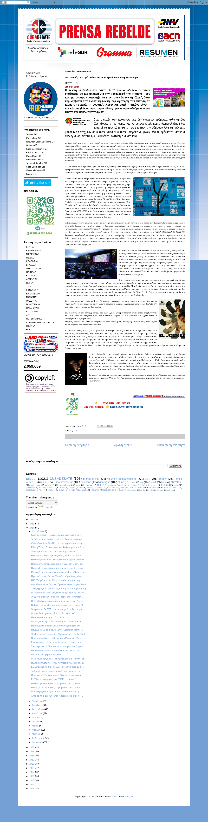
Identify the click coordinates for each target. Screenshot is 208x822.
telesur (31, 478)
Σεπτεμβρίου (38, 709)
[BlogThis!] (102, 426)
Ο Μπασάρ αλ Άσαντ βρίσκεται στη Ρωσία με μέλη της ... (58, 638)
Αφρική (42, 490)
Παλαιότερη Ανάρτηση (171, 445)
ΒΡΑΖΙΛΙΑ (31, 265)
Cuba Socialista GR (35, 167)
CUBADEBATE (61, 478)
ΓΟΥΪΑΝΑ (30, 326)
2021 (32, 755)
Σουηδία (142, 490)
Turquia (72, 487)
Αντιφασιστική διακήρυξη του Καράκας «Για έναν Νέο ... (57, 696)
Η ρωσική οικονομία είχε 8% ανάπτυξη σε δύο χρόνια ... (57, 576)
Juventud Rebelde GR (36, 163)
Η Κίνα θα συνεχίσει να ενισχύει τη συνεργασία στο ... (57, 650)
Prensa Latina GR (34, 152)
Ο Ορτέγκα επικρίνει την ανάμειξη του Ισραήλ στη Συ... (57, 621)
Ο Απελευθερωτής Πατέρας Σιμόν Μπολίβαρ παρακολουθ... (59, 584)
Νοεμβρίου (37, 701)
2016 (32, 776)
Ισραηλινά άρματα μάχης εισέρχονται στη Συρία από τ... (57, 642)
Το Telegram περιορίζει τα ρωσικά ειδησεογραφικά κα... (57, 539)
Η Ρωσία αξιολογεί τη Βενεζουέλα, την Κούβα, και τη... (57, 555)
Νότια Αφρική (131, 490)
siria (78, 485)
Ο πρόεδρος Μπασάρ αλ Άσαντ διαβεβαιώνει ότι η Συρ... (58, 691)
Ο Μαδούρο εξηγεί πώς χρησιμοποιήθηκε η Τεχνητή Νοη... (58, 659)
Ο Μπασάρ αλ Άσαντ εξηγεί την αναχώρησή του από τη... (58, 592)
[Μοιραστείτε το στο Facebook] (108, 426)
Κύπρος (52, 490)
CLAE (75, 83)
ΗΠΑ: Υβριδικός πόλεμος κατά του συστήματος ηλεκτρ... (57, 601)
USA (147, 478)
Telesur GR (31, 134)
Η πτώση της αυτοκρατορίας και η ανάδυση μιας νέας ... (57, 564)
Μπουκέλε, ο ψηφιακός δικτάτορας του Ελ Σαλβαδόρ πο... (58, 572)
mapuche (111, 485)
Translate (48, 507)
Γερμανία (95, 490)
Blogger (129, 796)
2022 (32, 751)
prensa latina (91, 478)
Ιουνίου (35, 721)
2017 (32, 772)
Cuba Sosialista (149, 485)
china (121, 482)
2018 (32, 768)
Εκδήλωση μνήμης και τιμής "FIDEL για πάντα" (53, 679)
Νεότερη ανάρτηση (77, 445)
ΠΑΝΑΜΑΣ (31, 297)
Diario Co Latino (128, 485)
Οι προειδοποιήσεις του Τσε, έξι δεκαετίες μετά (53, 613)
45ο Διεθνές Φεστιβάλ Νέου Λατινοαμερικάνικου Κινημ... (57, 543)
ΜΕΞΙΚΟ (30, 258)
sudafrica (113, 487)
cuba (76, 430)
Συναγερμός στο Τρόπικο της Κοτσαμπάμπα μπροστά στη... (59, 588)
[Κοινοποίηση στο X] (105, 426)
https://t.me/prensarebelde (126, 406)
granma (163, 478)
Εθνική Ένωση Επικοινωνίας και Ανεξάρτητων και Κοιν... (58, 547)
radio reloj (35, 485)
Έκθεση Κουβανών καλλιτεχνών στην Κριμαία (53, 551)
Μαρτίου (36, 734)
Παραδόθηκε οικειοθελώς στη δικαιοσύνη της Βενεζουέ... (58, 568)
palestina (86, 482)
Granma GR (31, 145)
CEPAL (62, 487)
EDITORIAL (176, 482)
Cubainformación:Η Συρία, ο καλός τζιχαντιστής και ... (56, 535)
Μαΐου (35, 726)
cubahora (63, 490)
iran (141, 482)
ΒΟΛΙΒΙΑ (30, 275)
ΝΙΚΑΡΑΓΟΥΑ (32, 254)
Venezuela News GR (36, 170)
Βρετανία (160, 490)
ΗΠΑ (28, 329)
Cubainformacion (63, 482)
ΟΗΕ (99, 485)
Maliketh (113, 796)
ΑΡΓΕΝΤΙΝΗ (32, 279)
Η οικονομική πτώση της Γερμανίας (47, 617)
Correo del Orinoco (170, 487)
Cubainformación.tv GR (37, 149)
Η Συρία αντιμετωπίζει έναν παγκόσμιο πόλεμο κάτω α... (58, 663)
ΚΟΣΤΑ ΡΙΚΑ (32, 311)
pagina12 (49, 485)
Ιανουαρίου (37, 742)
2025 (32, 524)
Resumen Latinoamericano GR (40, 142)
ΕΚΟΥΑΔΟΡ (32, 290)
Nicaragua (104, 482)
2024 (32, 528)
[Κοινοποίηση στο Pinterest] (111, 426)
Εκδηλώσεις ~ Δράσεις (37, 76)
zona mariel (153, 487)
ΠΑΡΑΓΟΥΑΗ (32, 308)
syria (81, 487)
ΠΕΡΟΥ (30, 283)
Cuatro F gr (31, 174)
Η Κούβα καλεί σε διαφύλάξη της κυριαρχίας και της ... (57, 630)
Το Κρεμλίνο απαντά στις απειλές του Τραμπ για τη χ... (57, 671)
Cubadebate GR (33, 138)
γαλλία (120, 490)
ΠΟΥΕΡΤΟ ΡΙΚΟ (34, 319)
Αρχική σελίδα (123, 445)
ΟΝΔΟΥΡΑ (31, 301)
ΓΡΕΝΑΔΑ (31, 272)
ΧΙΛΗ (28, 286)
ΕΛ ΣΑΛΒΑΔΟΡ (33, 293)
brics (163, 482)
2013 (32, 788)
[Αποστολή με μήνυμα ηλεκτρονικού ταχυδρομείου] (99, 426)
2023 (32, 747)
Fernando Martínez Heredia (132, 487)
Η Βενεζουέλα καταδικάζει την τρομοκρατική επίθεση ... (57, 687)
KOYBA (30, 247)
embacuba (30, 490)
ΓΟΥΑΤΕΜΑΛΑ (33, 304)
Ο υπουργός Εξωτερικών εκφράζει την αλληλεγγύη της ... (58, 675)
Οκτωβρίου (37, 705)
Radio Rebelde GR (35, 159)
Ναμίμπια (169, 490)
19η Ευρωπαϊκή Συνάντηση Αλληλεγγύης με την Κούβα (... (59, 634)
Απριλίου (36, 730)
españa (88, 485)
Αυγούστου (37, 713)
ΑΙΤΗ (28, 315)
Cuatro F (152, 482)
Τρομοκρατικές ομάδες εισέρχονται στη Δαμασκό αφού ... (58, 646)
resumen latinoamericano (122, 478)
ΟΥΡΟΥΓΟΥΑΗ (33, 268)
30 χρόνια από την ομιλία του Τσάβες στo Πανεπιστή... (57, 597)
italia (176, 485)
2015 (32, 780)
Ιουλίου (35, 717)
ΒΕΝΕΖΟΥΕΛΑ (33, 250)
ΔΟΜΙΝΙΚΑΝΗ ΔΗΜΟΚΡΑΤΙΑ (40, 322)
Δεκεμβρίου (37, 531)
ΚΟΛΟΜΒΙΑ (32, 261)
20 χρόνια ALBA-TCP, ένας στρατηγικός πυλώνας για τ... (58, 609)
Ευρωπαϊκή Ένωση (47, 487)
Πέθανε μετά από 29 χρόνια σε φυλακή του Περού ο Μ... (58, 605)
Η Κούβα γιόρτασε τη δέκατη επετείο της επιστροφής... (57, 580)
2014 (32, 784)
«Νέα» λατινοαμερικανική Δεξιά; (46, 654)
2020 (32, 760)
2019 (32, 764)
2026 (32, 519)
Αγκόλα (151, 490)
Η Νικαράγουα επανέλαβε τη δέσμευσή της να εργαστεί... (58, 559)
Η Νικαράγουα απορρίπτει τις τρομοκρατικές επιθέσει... (57, 683)
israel (132, 482)
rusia (43, 482)
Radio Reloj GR (33, 156)
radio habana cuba (79, 490)
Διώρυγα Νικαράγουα (95, 487)
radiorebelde (64, 485)
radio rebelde (108, 490)
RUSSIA (165, 485)
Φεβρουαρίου (38, 738)
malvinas (30, 487)
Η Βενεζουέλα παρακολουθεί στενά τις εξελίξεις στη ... (57, 626)
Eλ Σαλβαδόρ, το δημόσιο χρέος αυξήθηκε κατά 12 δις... (57, 667)
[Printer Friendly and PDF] (37, 185)
